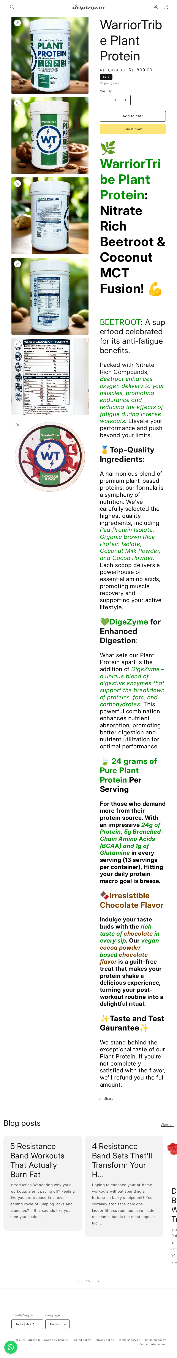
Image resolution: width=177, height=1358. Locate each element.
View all (167, 1125)
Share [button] (109, 1099)
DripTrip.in (34, 1339)
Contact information (152, 1344)
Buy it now (132, 129)
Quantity (106, 91)
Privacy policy (104, 1339)
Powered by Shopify (55, 1339)
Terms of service (130, 1339)
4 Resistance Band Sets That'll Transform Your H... (122, 1160)
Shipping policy (155, 1339)
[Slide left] (79, 1281)
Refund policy (82, 1339)
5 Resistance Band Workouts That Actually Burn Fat (37, 1160)
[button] (12, 7)
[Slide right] (98, 1281)
